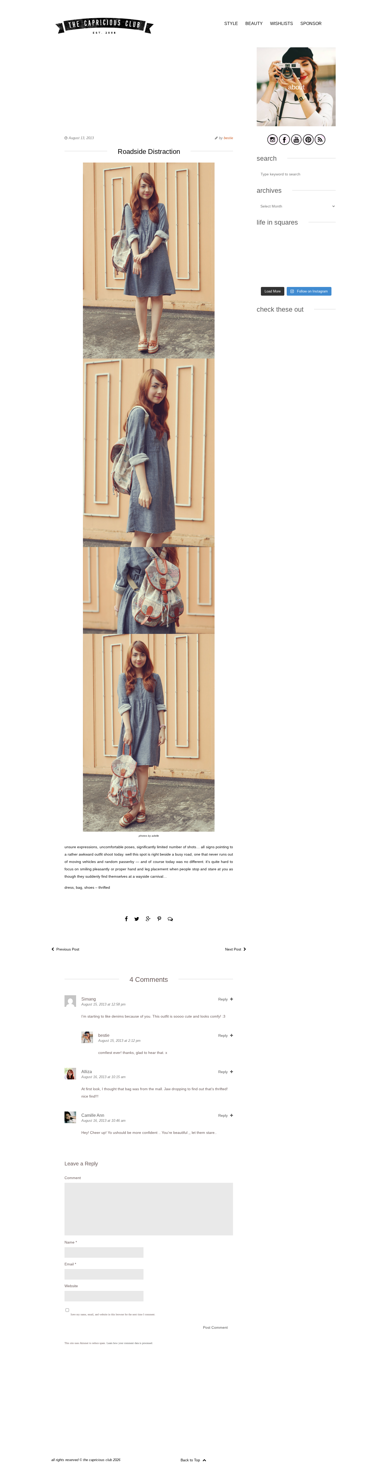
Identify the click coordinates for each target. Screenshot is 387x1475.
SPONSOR (311, 23)
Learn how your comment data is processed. (130, 1343)
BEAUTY (254, 23)
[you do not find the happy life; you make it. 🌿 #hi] (296, 243)
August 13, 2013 (81, 138)
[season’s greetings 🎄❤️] (269, 243)
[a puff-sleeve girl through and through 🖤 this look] (323, 259)
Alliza (86, 1071)
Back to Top (191, 1460)
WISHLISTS (281, 23)
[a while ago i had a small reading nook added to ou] (296, 259)
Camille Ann (92, 1115)
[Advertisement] (148, 84)
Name (70, 1242)
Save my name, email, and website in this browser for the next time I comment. (113, 1314)
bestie (228, 138)
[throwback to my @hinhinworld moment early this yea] (269, 275)
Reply (223, 999)
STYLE (231, 23)
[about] (296, 125)
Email (70, 1264)
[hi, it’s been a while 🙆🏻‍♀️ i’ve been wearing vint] (296, 275)
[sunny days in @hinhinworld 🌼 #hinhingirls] (269, 259)
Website (71, 1286)
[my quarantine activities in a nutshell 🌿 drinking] (323, 275)
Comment (72, 1178)
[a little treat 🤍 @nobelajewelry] (323, 243)
